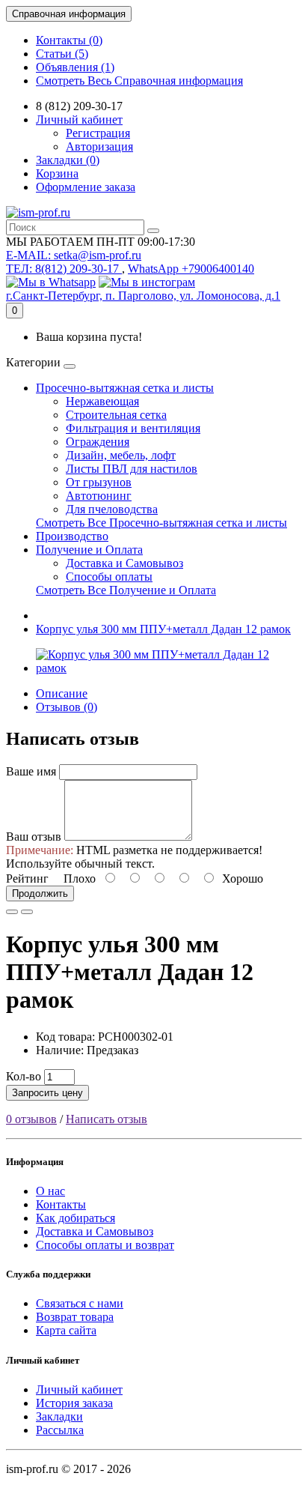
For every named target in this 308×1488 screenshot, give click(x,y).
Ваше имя (31, 771)
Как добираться (75, 1218)
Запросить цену (47, 1092)
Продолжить (40, 893)
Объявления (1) (75, 67)
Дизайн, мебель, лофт (121, 455)
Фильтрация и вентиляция (133, 428)
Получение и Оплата (89, 549)
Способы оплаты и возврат (105, 1245)
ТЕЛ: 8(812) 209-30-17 (64, 268)
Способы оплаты (109, 576)
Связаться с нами (79, 1303)
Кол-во (23, 1076)
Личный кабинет (79, 1389)
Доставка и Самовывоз (124, 563)
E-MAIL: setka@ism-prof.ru (73, 255)
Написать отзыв (106, 1119)
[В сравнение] (27, 912)
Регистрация (98, 133)
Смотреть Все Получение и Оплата (126, 590)
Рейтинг (27, 878)
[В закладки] (12, 912)
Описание (61, 693)
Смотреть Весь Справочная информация (139, 80)
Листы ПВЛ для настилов (131, 468)
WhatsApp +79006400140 (191, 268)
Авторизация (99, 146)
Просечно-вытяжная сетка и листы (125, 387)
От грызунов (99, 482)
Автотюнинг (99, 495)
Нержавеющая (102, 401)
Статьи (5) (62, 53)
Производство (72, 536)
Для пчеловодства (112, 509)
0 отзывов (31, 1119)
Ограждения (97, 441)
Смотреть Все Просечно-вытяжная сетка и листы (161, 522)
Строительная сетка (116, 414)
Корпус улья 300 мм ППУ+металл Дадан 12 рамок (163, 629)
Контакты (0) (69, 40)
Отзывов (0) (66, 707)
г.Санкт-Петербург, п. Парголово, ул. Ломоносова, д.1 (143, 295)
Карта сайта (66, 1330)
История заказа (74, 1403)
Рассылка (60, 1430)
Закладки (59, 1416)
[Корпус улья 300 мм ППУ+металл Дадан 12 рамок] (169, 668)
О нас (50, 1191)
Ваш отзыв (33, 836)
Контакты (61, 1204)
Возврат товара (75, 1316)
